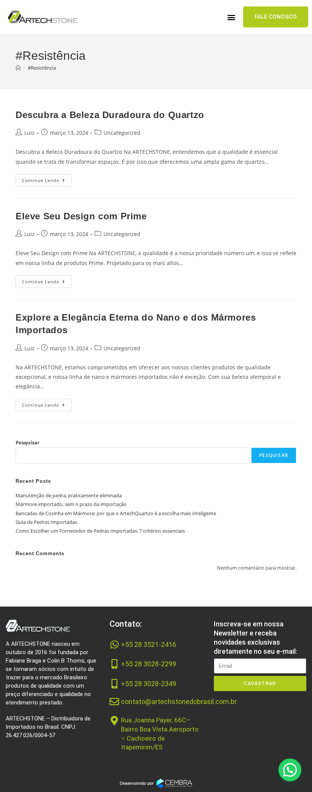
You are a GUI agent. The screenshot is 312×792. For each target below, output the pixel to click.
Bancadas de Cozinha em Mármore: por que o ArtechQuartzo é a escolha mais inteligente (116, 513)
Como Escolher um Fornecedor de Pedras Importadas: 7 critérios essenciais (100, 530)
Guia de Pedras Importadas (46, 522)
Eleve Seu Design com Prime (81, 216)
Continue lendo (47, 178)
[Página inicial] (18, 67)
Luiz (29, 132)
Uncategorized (121, 132)
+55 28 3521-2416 (148, 644)
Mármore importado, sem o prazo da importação (71, 504)
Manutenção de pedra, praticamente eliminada (69, 495)
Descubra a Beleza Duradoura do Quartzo (110, 115)
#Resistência (42, 67)
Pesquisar (28, 442)
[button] (231, 17)
